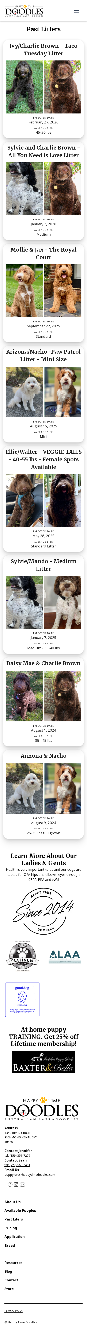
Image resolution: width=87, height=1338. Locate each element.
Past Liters (13, 1219)
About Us (12, 1201)
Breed (9, 1245)
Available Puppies (20, 1210)
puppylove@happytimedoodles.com (29, 1175)
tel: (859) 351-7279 (17, 1155)
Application (14, 1236)
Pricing (10, 1227)
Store (9, 1288)
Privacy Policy (13, 1311)
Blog (8, 1271)
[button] (77, 11)
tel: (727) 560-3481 (17, 1165)
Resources (13, 1262)
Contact (11, 1280)
